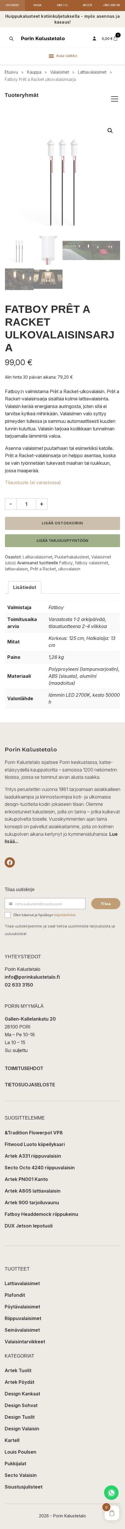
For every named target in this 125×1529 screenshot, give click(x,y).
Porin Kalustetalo (43, 38)
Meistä (87, 5)
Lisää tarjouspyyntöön (62, 540)
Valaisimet (59, 72)
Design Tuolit (20, 1417)
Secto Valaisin (21, 1475)
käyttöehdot (64, 914)
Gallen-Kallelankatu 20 (30, 1019)
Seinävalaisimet (22, 1330)
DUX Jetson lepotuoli (29, 1226)
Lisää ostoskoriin (62, 523)
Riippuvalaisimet (23, 1318)
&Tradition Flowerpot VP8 (34, 1133)
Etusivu (11, 72)
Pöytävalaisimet (22, 1307)
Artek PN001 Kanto (26, 1179)
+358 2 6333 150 (111, 5)
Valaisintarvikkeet (25, 1341)
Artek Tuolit (18, 1370)
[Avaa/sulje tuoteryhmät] (114, 99)
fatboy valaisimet (91, 562)
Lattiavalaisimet (92, 72)
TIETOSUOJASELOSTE (30, 1085)
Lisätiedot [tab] (24, 587)
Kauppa (34, 72)
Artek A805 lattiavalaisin (32, 1191)
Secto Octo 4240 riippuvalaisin (40, 1167)
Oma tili (62, 5)
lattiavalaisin (16, 568)
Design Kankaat (22, 1394)
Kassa (37, 5)
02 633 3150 (19, 985)
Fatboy (66, 562)
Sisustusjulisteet (23, 1487)
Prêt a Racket (43, 568)
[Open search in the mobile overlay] (10, 39)
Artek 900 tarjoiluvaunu (32, 1202)
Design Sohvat (21, 1405)
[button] (110, 130)
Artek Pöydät (19, 1382)
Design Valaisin (22, 1429)
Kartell (12, 1440)
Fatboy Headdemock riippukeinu (41, 1214)
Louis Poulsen (20, 1452)
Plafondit (15, 1295)
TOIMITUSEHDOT (24, 1068)
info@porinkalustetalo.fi (32, 977)
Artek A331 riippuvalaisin (33, 1156)
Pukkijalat (15, 1463)
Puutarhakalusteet (72, 556)
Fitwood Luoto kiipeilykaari (35, 1144)
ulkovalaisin (69, 568)
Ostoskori (12, 5)
